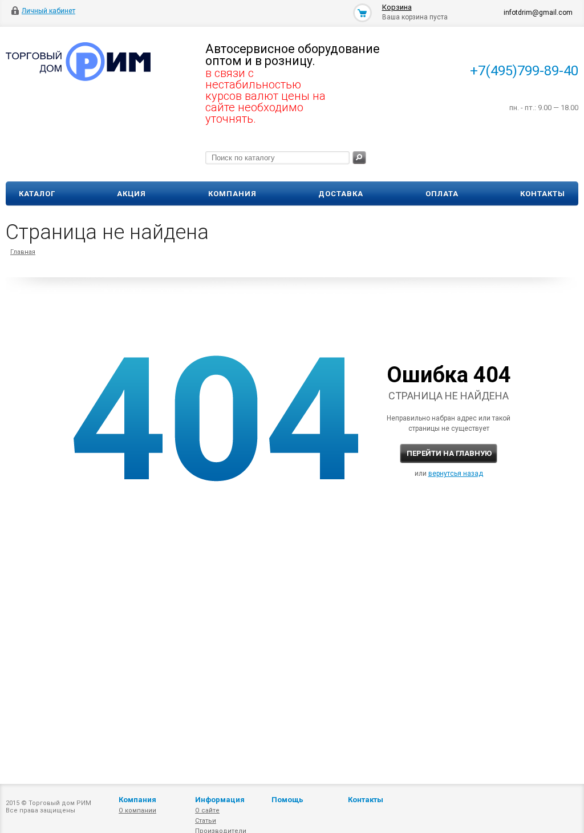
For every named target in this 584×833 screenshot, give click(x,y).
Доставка (340, 193)
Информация (220, 799)
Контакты (542, 193)
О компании (137, 810)
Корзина (397, 7)
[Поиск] (359, 157)
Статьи (205, 820)
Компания (232, 193)
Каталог (37, 193)
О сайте (207, 810)
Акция (131, 193)
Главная (22, 252)
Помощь (287, 799)
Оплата (442, 193)
